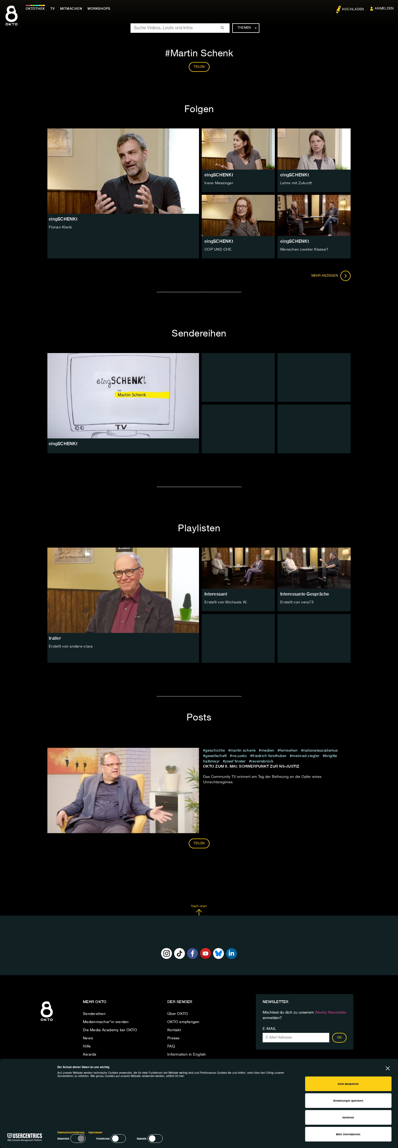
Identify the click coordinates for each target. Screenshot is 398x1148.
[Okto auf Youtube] (205, 953)
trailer (55, 638)
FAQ (171, 1046)
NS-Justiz (239, 756)
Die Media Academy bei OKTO (110, 1030)
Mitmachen (71, 9)
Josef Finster (235, 761)
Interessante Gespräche (304, 594)
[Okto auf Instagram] (166, 953)
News (88, 1038)
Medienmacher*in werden (106, 1022)
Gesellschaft (216, 756)
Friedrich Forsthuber (269, 756)
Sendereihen (94, 1014)
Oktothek (35, 9)
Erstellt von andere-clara (71, 646)
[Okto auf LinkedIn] (231, 953)
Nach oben (199, 906)
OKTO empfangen (183, 1022)
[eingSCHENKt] (123, 395)
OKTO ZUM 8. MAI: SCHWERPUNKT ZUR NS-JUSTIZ (251, 766)
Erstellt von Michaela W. (225, 602)
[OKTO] (11, 20)
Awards (89, 1054)
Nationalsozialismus (320, 750)
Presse (173, 1038)
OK (339, 1037)
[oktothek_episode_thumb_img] (238, 149)
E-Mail (269, 1029)
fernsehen (289, 750)
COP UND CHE (217, 249)
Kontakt (174, 1030)
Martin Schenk (243, 750)
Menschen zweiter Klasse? (304, 249)
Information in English (186, 1054)
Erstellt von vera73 (297, 602)
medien (267, 750)
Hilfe (87, 1046)
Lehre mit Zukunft (296, 183)
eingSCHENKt (218, 174)
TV (52, 9)
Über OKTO (177, 1014)
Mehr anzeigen (325, 275)
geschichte (215, 750)
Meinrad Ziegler (305, 756)
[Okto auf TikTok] (179, 953)
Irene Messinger (218, 183)
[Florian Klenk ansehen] (123, 171)
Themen (244, 28)
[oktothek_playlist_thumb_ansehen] (238, 568)
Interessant (215, 594)
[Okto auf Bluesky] (218, 953)
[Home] (47, 1021)
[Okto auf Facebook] (192, 953)
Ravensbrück (262, 761)
